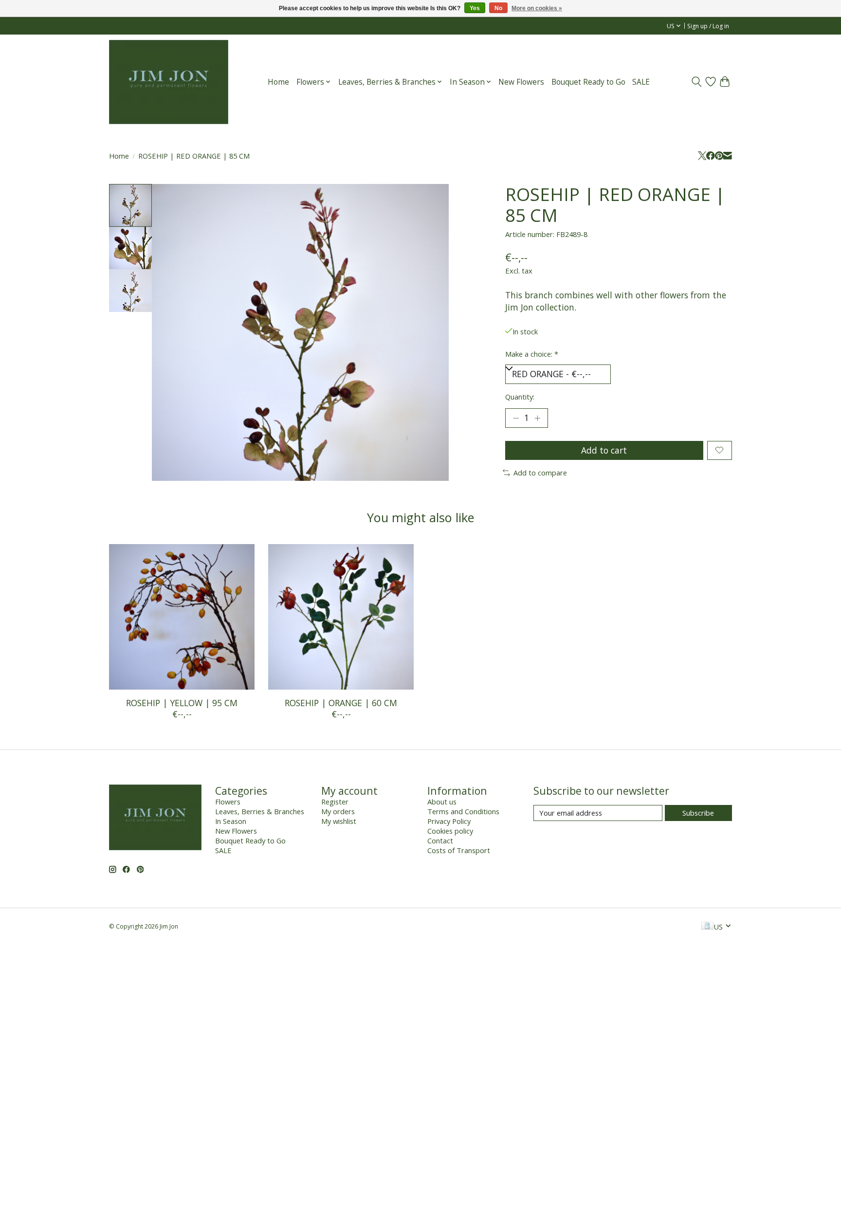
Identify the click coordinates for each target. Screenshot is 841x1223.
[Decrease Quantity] (516, 418)
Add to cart (604, 450)
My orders (338, 811)
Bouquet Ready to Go (588, 82)
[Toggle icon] (697, 82)
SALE (641, 82)
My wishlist (338, 821)
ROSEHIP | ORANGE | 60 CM (341, 703)
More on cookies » (537, 8)
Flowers (227, 801)
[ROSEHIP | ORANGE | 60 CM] (341, 617)
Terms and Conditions (463, 811)
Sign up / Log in (708, 26)
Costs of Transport (458, 850)
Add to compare (540, 472)
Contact (440, 840)
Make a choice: (531, 354)
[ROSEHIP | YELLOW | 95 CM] (182, 617)
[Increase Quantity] (537, 418)
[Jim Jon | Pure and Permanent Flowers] (168, 82)
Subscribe (698, 813)
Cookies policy (450, 831)
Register (334, 801)
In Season (230, 821)
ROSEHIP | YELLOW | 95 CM (182, 703)
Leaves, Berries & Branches (259, 811)
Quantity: (519, 397)
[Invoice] (707, 926)
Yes (475, 8)
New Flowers (521, 82)
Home (278, 82)
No (498, 8)
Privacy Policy (449, 821)
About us (442, 801)
